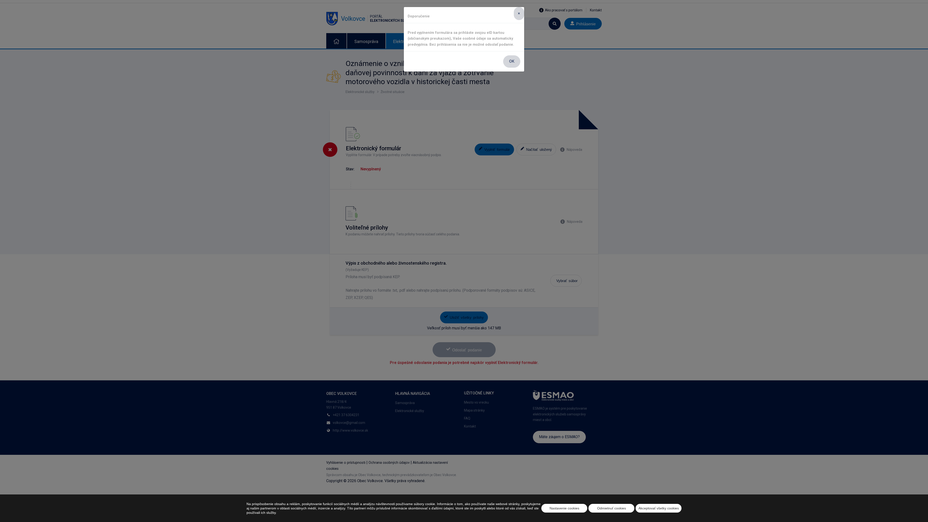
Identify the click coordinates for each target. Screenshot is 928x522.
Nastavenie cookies (564, 508)
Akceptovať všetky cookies (658, 508)
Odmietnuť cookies (611, 508)
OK (511, 61)
